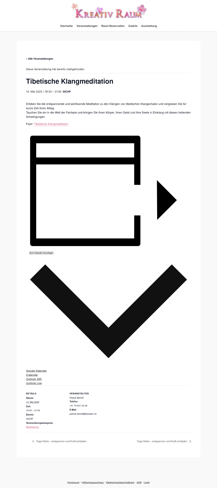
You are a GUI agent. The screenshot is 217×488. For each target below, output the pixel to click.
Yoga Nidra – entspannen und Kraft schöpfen (61, 441)
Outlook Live (34, 383)
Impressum (73, 482)
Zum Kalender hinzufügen (41, 253)
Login (147, 482)
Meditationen (32, 427)
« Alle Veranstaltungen (39, 58)
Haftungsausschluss (93, 482)
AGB (139, 482)
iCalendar (32, 375)
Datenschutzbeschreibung (120, 482)
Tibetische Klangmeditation (51, 124)
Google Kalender (36, 370)
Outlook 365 (34, 379)
